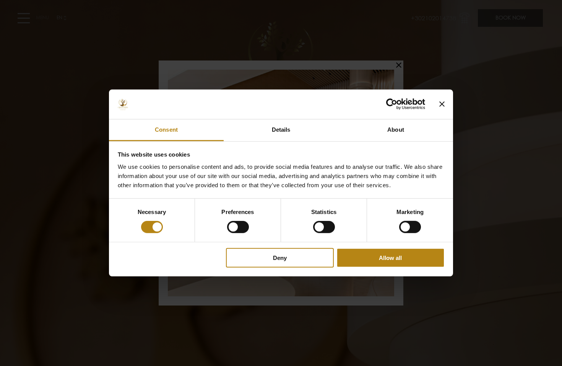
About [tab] (395, 129)
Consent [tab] (166, 129)
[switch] (238, 227)
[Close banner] (442, 104)
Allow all (390, 257)
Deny (280, 257)
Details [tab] (281, 129)
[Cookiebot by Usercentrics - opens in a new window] (391, 104)
